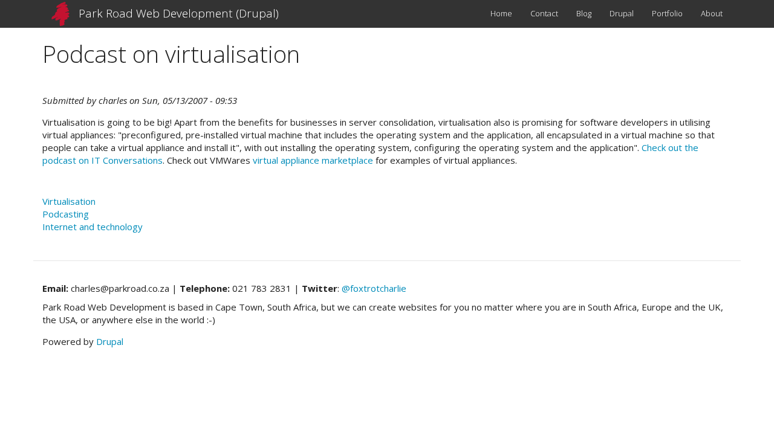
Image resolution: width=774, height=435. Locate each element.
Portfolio (667, 13)
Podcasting (65, 214)
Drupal (622, 13)
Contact (544, 13)
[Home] (65, 14)
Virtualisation (69, 201)
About (712, 13)
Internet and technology (92, 227)
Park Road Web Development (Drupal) (179, 13)
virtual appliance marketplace (313, 160)
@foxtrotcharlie (374, 288)
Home (501, 13)
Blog (583, 13)
